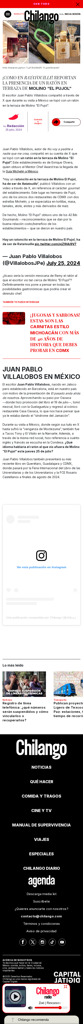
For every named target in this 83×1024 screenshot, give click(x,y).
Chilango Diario (41, 868)
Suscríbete (41, 901)
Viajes (41, 839)
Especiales (41, 854)
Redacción (15, 126)
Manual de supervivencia (41, 825)
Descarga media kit (41, 894)
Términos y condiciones (41, 924)
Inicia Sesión (72, 14)
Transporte (60, 700)
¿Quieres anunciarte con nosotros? (41, 909)
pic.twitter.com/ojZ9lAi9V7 (55, 244)
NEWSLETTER (19, 14)
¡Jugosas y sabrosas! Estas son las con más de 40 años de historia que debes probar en (55, 332)
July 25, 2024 (63, 263)
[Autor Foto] (13, 117)
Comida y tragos (38, 121)
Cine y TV (41, 810)
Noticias (7, 700)
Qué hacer (41, 781)
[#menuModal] (7, 14)
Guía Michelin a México (22, 171)
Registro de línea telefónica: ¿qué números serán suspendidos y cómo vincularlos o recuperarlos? (25, 711)
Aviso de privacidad (41, 931)
